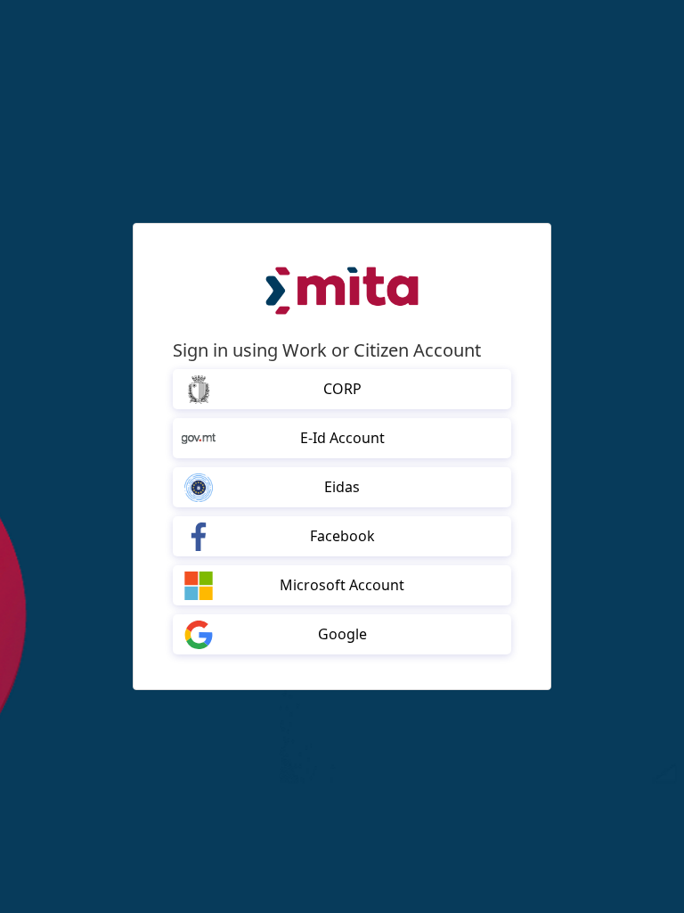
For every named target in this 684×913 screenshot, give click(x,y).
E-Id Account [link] (342, 438)
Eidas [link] (342, 487)
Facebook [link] (342, 536)
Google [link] (342, 634)
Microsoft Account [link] (342, 585)
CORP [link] (342, 389)
